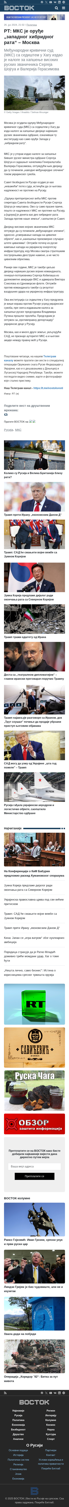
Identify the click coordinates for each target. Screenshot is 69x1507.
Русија (8, 430)
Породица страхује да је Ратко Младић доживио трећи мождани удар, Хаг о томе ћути (31, 956)
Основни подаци (18, 1450)
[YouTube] (50, 2)
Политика (31, 24)
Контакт (50, 1455)
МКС (18, 430)
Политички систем (18, 1459)
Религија (18, 1464)
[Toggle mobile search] (56, 8)
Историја (18, 1455)
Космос (50, 1424)
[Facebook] (42, 2)
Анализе (18, 1438)
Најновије (18, 1410)
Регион (51, 1410)
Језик (18, 1473)
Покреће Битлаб (50, 1468)
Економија (18, 1424)
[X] (46, 2)
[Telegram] (63, 2)
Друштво (18, 1434)
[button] (63, 8)
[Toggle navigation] (62, 8)
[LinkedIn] (59, 2)
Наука (50, 1429)
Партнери (50, 1450)
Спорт (51, 1438)
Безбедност (18, 1429)
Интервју (50, 1415)
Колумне (50, 1420)
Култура (51, 1434)
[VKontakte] (55, 2)
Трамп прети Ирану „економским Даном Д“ (32, 928)
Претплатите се (34, 1176)
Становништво (18, 1469)
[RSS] (5, 2)
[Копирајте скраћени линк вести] (34, 415)
